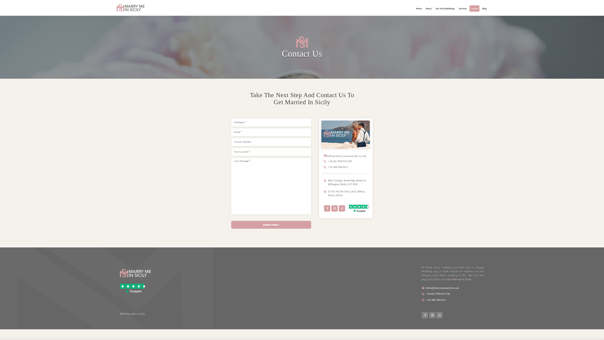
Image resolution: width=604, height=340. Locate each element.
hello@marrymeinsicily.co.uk (346, 156)
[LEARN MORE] (327, 208)
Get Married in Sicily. (459, 279)
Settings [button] (561, 335)
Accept (591, 335)
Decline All (575, 335)
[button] (445, 8)
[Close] (600, 334)
